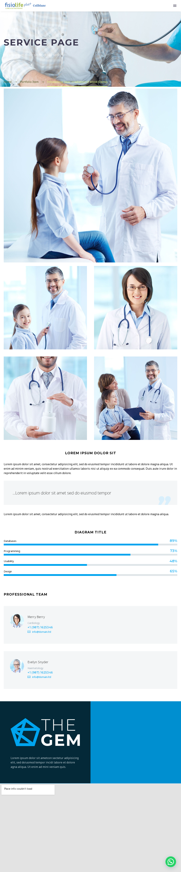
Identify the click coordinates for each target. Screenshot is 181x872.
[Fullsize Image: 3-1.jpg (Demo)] (135, 398)
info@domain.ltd (41, 631)
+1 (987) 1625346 (40, 627)
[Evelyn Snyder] (90, 670)
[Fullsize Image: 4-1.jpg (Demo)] (45, 398)
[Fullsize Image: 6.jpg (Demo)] (45, 307)
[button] (170, 861)
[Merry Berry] (90, 625)
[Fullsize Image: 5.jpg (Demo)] (135, 307)
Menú (174, 5)
